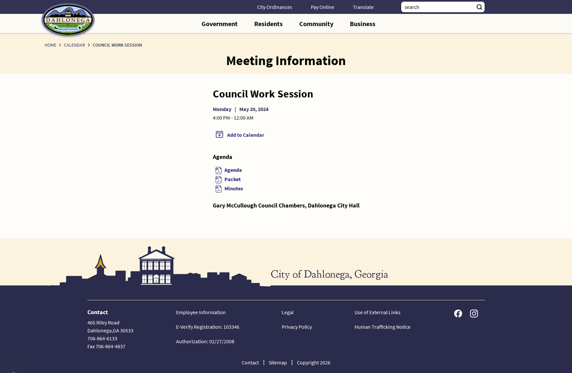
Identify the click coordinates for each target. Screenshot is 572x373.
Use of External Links (378, 312)
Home (50, 45)
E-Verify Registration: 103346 (207, 326)
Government (220, 23)
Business (362, 23)
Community (316, 23)
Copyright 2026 (313, 362)
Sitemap (278, 362)
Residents (268, 23)
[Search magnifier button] (479, 7)
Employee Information (201, 312)
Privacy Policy (297, 326)
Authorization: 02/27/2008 (205, 341)
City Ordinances (274, 7)
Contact (250, 362)
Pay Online (322, 7)
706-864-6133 (102, 338)
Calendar (74, 45)
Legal (288, 312)
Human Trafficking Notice (382, 326)
